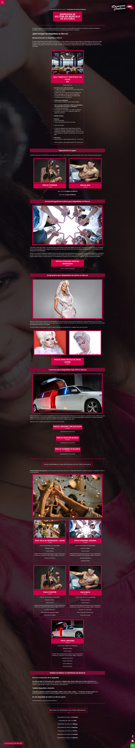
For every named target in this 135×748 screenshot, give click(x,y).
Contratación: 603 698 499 (13, 743)
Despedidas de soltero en (67, 717)
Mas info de (67, 191)
